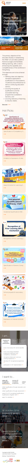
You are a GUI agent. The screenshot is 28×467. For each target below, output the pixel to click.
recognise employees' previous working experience (12, 357)
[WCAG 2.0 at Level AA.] (17, 460)
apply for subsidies (7, 397)
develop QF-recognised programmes (14, 361)
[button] (24, 3)
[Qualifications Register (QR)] (21, 43)
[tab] (6, 342)
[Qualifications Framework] (5, 3)
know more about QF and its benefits (14, 348)
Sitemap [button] (4, 456)
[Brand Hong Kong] (7, 460)
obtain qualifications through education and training (13, 387)
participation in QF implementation (13, 365)
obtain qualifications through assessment (13, 391)
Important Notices (11, 456)
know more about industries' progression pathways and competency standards (11, 353)
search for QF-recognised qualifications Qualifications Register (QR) (13, 394)
